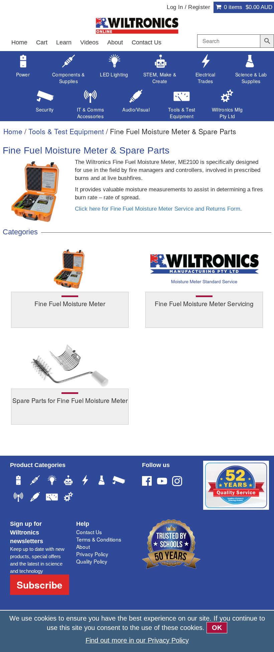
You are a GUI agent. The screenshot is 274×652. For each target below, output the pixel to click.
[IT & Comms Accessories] (18, 497)
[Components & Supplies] (35, 481)
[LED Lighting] (51, 481)
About (115, 42)
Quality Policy (91, 561)
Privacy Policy (92, 554)
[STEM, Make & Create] (68, 481)
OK (217, 627)
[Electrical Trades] (85, 481)
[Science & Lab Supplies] (102, 481)
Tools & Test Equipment (66, 131)
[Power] (18, 481)
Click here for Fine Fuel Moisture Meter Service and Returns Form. (158, 209)
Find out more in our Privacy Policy (137, 640)
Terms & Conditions (98, 539)
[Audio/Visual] (35, 497)
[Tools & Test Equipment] (51, 497)
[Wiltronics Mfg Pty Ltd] (68, 497)
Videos (89, 42)
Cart (41, 42)
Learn (64, 42)
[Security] (118, 481)
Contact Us (146, 42)
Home (19, 42)
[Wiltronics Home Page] (137, 25)
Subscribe (39, 585)
